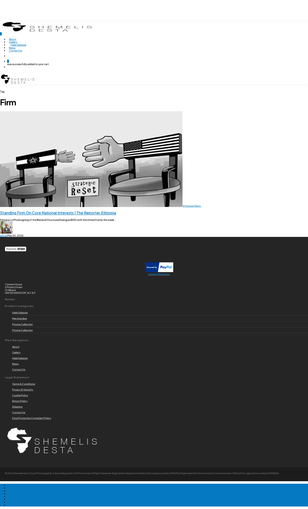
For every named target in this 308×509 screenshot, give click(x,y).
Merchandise (19, 318)
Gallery (11, 493)
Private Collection (22, 324)
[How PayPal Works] (159, 271)
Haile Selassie (20, 312)
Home (10, 485)
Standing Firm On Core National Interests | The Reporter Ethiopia (58, 212)
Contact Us (13, 496)
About (10, 488)
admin (3, 235)
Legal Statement (17, 505)
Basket (11, 502)
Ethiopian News (192, 206)
